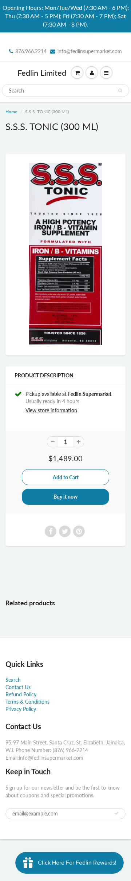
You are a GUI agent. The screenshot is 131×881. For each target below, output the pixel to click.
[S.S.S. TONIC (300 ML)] (65, 254)
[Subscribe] (116, 813)
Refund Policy (20, 694)
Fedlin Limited (41, 73)
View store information (51, 410)
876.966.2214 (31, 51)
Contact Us (18, 687)
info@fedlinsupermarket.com (89, 51)
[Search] (120, 91)
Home (11, 111)
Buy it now (65, 496)
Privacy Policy (20, 709)
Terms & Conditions (27, 702)
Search (13, 680)
